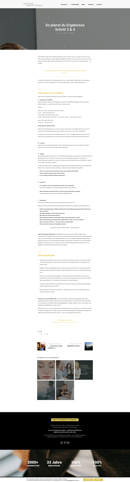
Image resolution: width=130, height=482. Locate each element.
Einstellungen (69, 480)
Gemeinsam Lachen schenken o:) (51, 346)
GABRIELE (91, 4)
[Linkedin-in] (68, 442)
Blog (60, 33)
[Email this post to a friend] (47, 334)
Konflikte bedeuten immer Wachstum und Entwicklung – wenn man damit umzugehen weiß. (65, 368)
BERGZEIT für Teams (79, 346)
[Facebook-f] (65, 442)
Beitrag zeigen (46, 375)
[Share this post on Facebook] (38, 334)
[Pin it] (44, 334)
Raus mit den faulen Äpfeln (64, 388)
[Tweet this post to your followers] (41, 334)
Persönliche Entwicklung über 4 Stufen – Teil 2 (84, 368)
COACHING (64, 4)
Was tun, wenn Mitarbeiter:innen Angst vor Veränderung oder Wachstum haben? (46, 388)
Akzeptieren (88, 479)
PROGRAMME (75, 4)
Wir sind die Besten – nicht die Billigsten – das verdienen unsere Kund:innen (46, 368)
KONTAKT (99, 4)
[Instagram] (61, 442)
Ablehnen (98, 479)
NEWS (83, 4)
